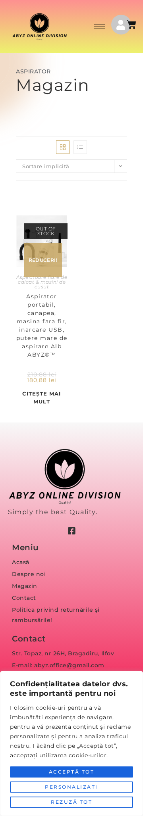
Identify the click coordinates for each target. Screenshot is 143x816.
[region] (71, 743)
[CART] (132, 24)
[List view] (80, 147)
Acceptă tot (72, 772)
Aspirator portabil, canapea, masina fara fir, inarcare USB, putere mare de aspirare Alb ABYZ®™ (42, 325)
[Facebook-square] (71, 531)
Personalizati (71, 787)
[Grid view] (63, 147)
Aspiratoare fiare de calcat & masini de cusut (41, 282)
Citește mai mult (41, 397)
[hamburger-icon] (99, 26)
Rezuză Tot (71, 802)
